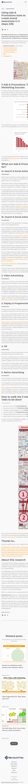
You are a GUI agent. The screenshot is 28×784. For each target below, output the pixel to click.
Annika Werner (5, 547)
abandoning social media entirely (17, 259)
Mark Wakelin (11, 550)
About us (14, 768)
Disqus (3, 387)
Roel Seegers (10, 554)
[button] (25, 2)
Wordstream (5, 263)
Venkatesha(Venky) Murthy (14, 556)
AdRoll (3, 322)
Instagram (16, 299)
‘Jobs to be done (14, 158)
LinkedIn (17, 206)
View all (14, 743)
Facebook (24, 206)
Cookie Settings (14, 779)
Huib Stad (10, 549)
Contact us (14, 772)
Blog (14, 770)
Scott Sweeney (19, 554)
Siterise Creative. (14, 782)
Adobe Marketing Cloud (13, 322)
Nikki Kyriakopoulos (13, 552)
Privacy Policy (14, 776)
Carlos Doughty (15, 547)
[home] (6, 2)
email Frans (11, 537)
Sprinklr (14, 263)
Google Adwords (18, 235)
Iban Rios (16, 549)
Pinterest (7, 299)
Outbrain (14, 389)
